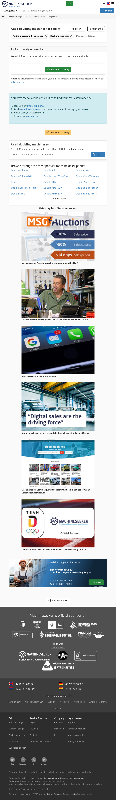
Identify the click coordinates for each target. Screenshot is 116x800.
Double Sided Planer (87, 187)
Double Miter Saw (52, 187)
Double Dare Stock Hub (23, 187)
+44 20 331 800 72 (23, 684)
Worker (51, 701)
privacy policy (17, 82)
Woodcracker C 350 (34, 701)
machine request (30, 109)
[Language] (108, 3)
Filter (78, 28)
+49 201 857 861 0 (73, 684)
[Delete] (45, 36)
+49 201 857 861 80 (24, 688)
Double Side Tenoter (87, 182)
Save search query (59, 69)
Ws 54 (58, 708)
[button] (112, 3)
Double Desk (18, 193)
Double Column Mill (21, 176)
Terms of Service (70, 794)
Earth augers (14, 701)
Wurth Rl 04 (79, 701)
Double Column (19, 170)
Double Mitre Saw (52, 193)
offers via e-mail (36, 105)
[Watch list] (104, 3)
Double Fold (49, 170)
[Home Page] (3, 16)
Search (108, 10)
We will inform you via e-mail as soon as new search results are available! (50, 56)
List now (96, 582)
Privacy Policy (53, 794)
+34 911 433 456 (72, 688)
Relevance (97, 28)
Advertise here (59, 600)
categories (32, 116)
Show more (59, 198)
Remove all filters (86, 36)
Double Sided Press (86, 193)
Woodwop (64, 701)
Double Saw (82, 170)
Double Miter (50, 182)
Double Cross (18, 182)
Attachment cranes (98, 701)
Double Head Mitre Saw (55, 176)
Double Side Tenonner (88, 176)
